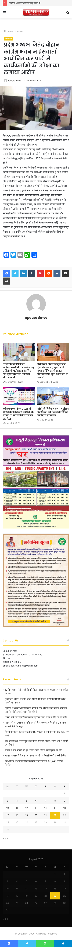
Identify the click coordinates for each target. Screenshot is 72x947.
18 (17, 815)
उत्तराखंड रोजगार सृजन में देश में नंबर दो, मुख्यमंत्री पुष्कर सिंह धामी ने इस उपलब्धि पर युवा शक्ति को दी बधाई (52, 370)
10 (7, 807)
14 (45, 807)
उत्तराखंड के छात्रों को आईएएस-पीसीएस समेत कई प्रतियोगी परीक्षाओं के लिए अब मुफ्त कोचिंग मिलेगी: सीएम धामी (19, 370)
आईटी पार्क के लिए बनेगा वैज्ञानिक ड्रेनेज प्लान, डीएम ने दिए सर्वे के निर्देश (36, 717)
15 (55, 807)
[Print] (6, 281)
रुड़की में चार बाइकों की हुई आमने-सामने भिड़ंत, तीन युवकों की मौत (33, 750)
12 (26, 807)
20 (36, 815)
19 (26, 815)
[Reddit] (48, 273)
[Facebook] (6, 273)
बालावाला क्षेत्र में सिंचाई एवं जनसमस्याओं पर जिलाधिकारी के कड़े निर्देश (35, 755)
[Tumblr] (31, 273)
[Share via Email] (65, 273)
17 (7, 815)
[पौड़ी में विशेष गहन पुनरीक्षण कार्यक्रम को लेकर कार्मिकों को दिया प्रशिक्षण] (53, 396)
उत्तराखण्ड (19, 31)
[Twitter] (15, 273)
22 (55, 815)
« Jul (5, 838)
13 (36, 807)
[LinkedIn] (23, 273)
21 (45, 815)
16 (64, 807)
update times (14, 80)
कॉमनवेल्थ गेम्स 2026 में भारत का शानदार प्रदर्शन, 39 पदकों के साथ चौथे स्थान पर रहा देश (18, 413)
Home (9, 31)
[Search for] (67, 14)
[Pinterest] (40, 273)
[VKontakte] (56, 273)
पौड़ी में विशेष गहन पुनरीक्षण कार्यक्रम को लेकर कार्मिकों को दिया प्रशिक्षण (53, 412)
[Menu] (4, 14)
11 (17, 807)
